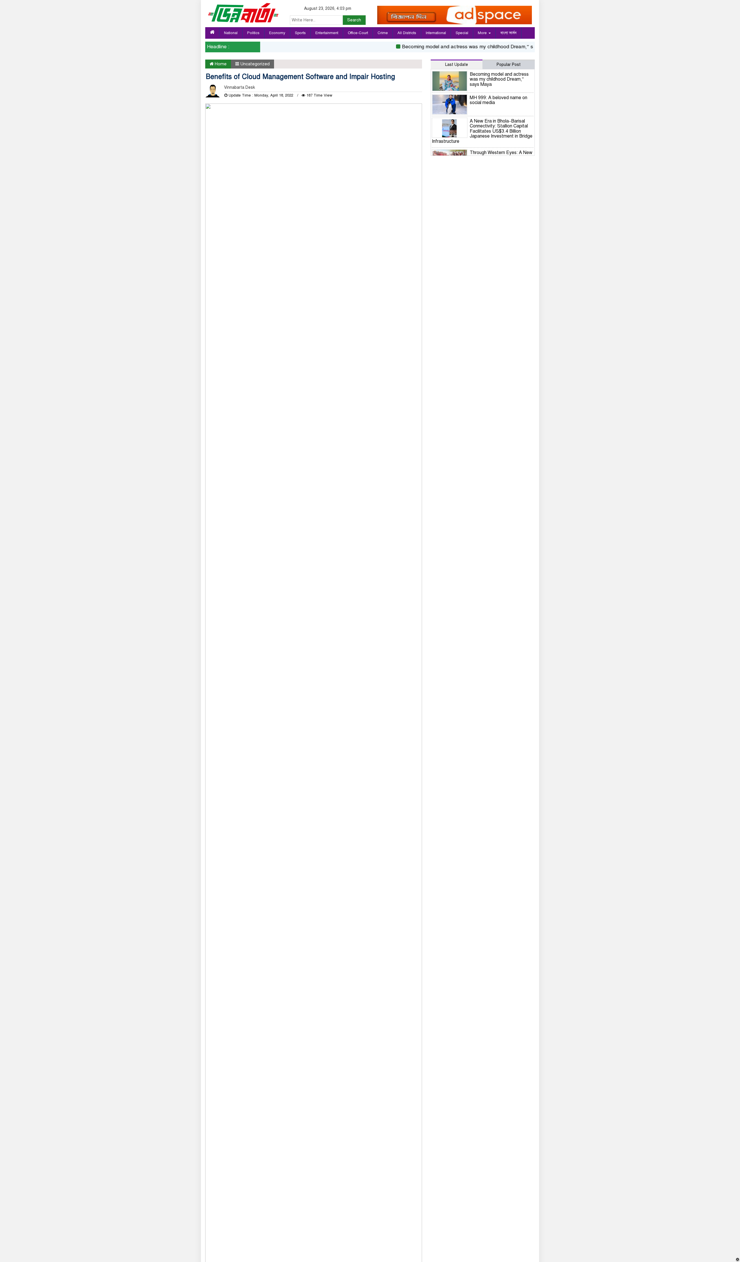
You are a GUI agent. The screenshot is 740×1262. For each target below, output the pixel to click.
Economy (277, 33)
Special (462, 33)
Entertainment (326, 33)
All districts (406, 33)
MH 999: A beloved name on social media (498, 100)
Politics (253, 33)
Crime (383, 33)
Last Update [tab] (456, 64)
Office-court (358, 33)
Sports (300, 33)
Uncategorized (255, 63)
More (483, 33)
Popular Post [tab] (509, 64)
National (231, 33)
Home (220, 63)
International (436, 33)
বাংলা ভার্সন (508, 33)
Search (354, 20)
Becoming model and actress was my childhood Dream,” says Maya (463, 47)
